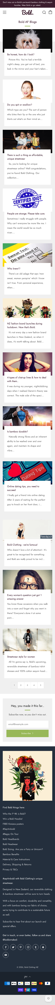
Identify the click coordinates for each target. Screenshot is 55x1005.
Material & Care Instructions (16, 859)
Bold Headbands (11, 839)
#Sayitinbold (9, 829)
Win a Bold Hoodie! (13, 819)
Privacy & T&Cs (10, 869)
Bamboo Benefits (11, 854)
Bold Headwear (10, 844)
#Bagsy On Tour (10, 834)
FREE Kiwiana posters (13, 824)
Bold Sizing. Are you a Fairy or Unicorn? (23, 849)
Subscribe (26, 733)
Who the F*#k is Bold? (14, 813)
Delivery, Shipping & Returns (17, 864)
